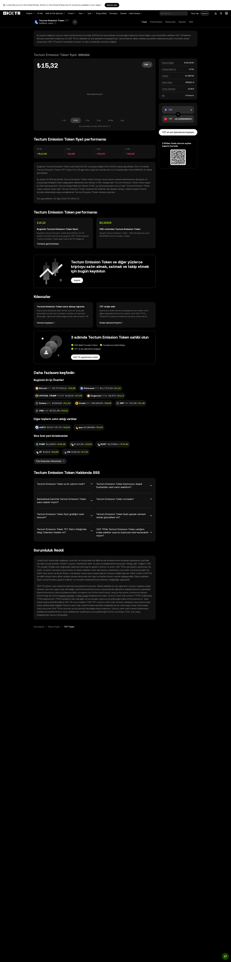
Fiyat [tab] (144, 22)
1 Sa (87, 120)
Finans (71, 13)
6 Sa (99, 120)
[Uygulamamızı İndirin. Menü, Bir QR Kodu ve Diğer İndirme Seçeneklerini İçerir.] (215, 13)
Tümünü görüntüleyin (48, 244)
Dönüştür (113, 13)
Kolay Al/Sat (101, 13)
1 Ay (122, 120)
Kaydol (205, 13)
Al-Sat (40, 13)
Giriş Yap (195, 13)
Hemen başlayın (45, 322)
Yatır (81, 13)
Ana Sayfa (39, 626)
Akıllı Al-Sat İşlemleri (54, 13)
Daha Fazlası (134, 13)
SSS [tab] (191, 22)
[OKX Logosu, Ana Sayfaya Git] (11, 13)
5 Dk (76, 120)
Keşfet (29, 13)
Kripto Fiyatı (54, 626)
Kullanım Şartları (66, 595)
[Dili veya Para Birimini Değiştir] (226, 13)
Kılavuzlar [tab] (170, 22)
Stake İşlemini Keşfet (110, 322)
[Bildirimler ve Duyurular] (221, 13)
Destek (123, 13)
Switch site (112, 5)
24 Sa (110, 120)
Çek (89, 13)
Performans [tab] (156, 22)
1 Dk (64, 120)
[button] (55, 23)
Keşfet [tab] (182, 22)
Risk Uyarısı (82, 595)
